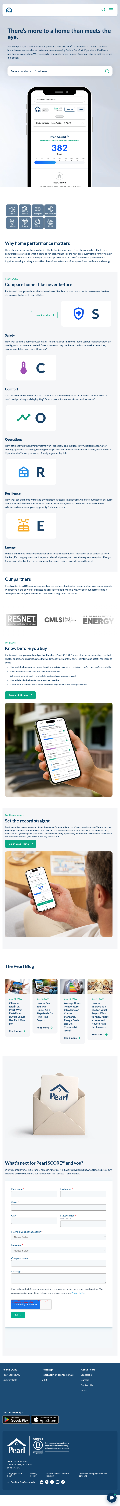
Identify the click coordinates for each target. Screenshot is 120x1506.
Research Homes (18, 695)
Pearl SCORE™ (10, 1369)
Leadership (86, 1374)
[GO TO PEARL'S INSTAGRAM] (63, 1483)
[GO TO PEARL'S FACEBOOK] (52, 1483)
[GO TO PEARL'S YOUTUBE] (58, 1483)
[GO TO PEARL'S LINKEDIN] (41, 1483)
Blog (44, 1379)
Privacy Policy (33, 1474)
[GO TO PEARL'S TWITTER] (47, 1483)
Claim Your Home (19, 843)
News (84, 1390)
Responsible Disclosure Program (57, 1474)
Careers (85, 1379)
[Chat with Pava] (112, 1498)
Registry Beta (9, 1379)
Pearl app (47, 1369)
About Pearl (88, 1369)
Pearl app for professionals (58, 1374)
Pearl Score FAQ (11, 1374)
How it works (42, 315)
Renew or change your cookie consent (93, 1474)
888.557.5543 (13, 1467)
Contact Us (87, 1385)
